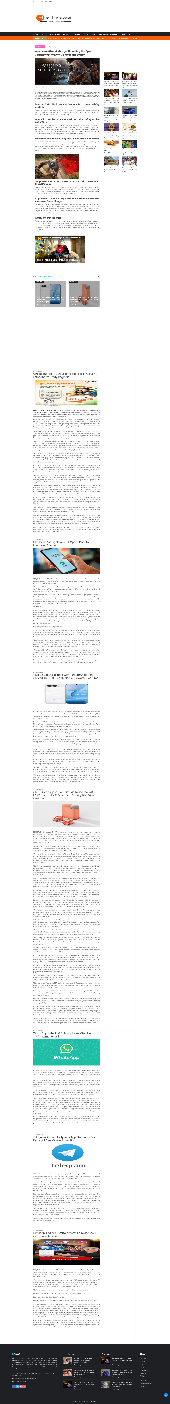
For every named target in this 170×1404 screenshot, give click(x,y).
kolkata (93, 34)
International (144, 1358)
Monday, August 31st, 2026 (41, 1)
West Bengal (103, 34)
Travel (85, 34)
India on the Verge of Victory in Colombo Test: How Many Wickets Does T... (129, 169)
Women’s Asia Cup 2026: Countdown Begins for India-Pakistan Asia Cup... (122, 1372)
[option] (50, 294)
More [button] (131, 34)
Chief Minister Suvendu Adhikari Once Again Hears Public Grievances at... (129, 84)
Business (66, 34)
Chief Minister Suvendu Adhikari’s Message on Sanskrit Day (111, 151)
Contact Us (144, 1380)
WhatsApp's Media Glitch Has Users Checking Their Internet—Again (84, 299)
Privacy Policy (144, 1386)
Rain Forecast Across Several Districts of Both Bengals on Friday (129, 100)
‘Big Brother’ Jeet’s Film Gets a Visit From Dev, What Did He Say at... (84, 1384)
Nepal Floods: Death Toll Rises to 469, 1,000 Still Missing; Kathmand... (122, 1384)
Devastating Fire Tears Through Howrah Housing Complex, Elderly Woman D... (111, 118)
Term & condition (146, 1383)
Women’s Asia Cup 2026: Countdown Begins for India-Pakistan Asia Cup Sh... (129, 118)
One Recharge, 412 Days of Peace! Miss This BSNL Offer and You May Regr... (129, 135)
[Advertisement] (107, 17)
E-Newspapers (53, 1)
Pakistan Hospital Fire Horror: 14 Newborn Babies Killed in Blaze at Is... (111, 169)
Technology (76, 34)
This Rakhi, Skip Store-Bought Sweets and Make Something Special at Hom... (111, 135)
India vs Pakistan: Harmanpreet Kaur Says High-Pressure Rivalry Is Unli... (129, 152)
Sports (142, 1364)
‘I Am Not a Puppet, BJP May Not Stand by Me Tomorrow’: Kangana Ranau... (84, 1372)
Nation (35, 34)
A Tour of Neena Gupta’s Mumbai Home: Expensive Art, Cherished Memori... (84, 1360)
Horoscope (114, 34)
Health (123, 34)
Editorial (44, 34)
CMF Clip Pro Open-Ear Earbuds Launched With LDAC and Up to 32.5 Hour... (50, 299)
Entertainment (55, 34)
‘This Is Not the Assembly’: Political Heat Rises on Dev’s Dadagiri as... (111, 101)
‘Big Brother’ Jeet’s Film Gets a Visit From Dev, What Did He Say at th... (111, 83)
